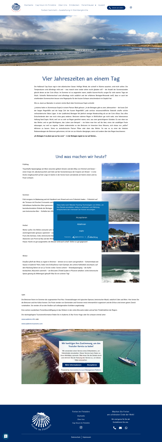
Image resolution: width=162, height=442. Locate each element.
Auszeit (101, 5)
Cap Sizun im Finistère (45, 5)
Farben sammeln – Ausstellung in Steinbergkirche (64, 10)
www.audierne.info (28, 319)
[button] (116, 8)
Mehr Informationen (73, 365)
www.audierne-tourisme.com (32, 324)
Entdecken (74, 5)
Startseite (28, 5)
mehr (81, 231)
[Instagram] (81, 427)
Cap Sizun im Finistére (81, 423)
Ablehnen (81, 224)
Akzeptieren (92, 365)
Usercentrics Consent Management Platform (85, 370)
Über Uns (62, 5)
